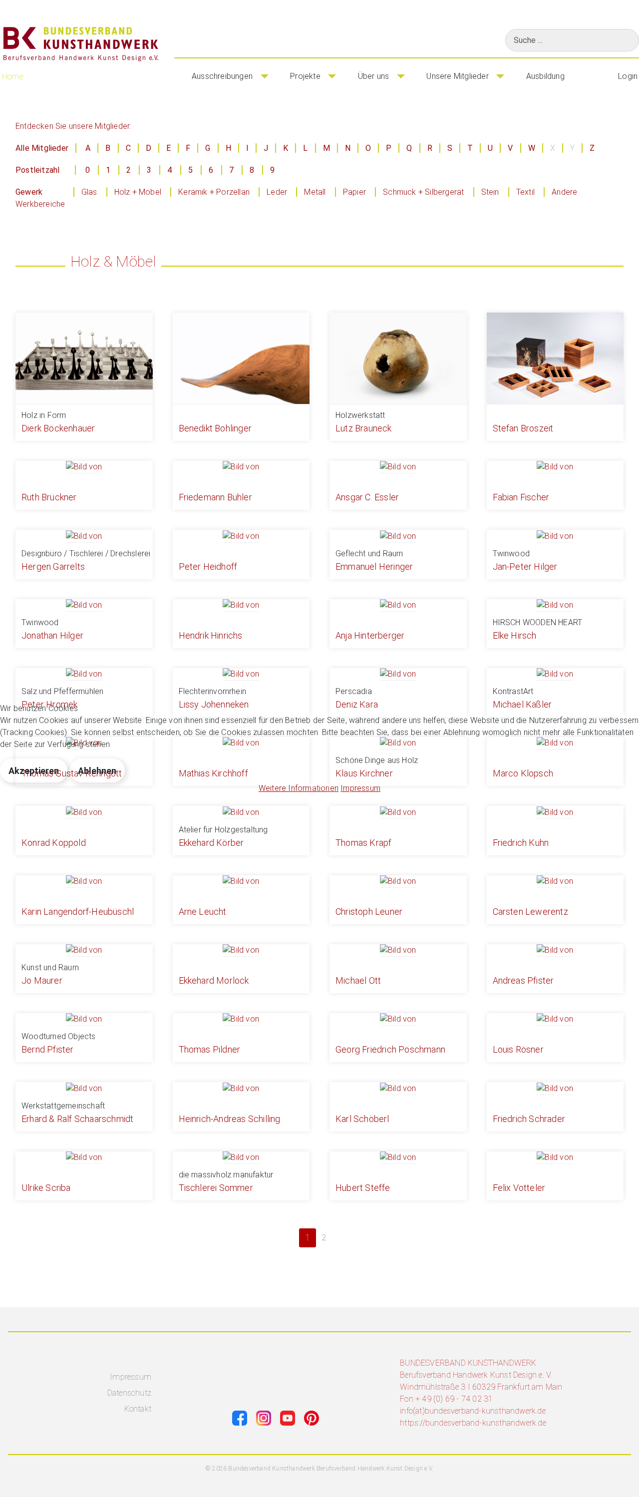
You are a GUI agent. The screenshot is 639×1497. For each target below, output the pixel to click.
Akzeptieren (33, 770)
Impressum (360, 788)
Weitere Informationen (298, 788)
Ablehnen (97, 770)
